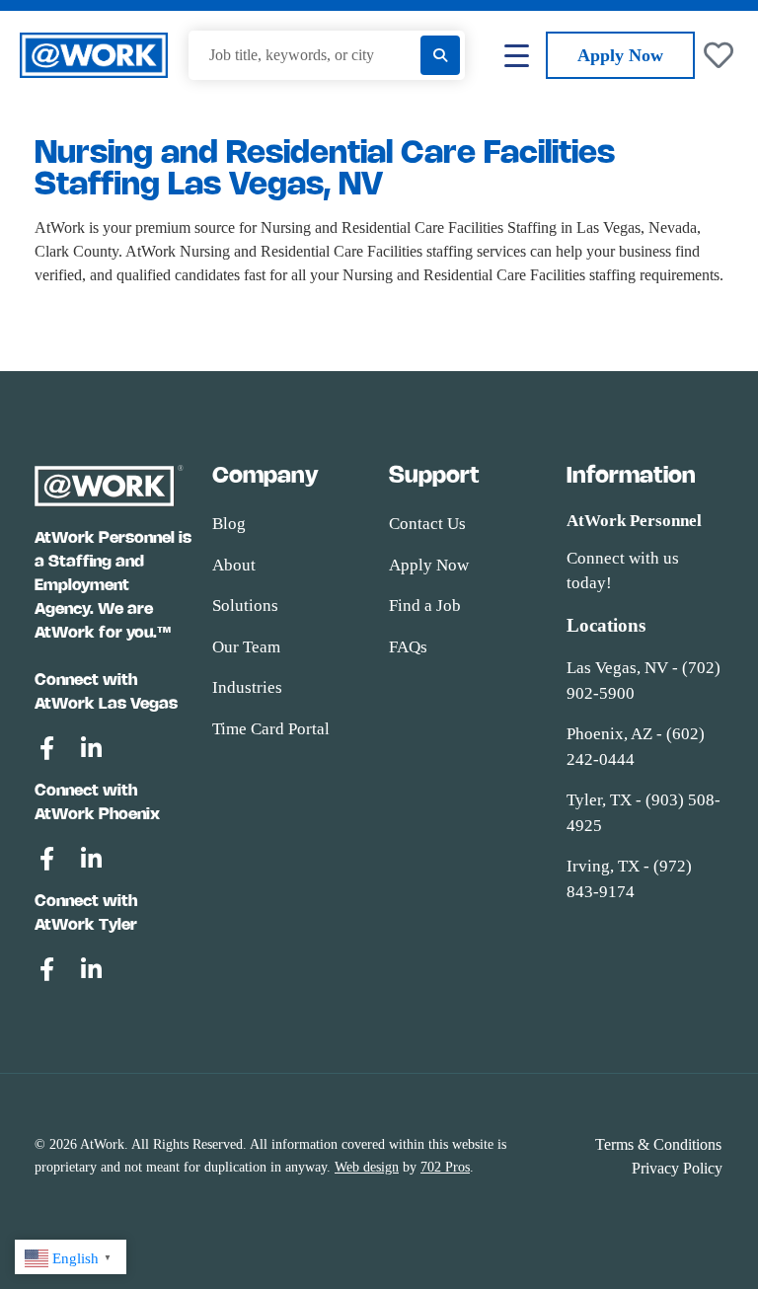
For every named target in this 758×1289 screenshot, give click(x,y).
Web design (367, 1167)
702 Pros (445, 1167)
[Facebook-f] (46, 748)
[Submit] (440, 55)
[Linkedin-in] (91, 748)
